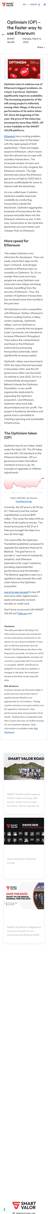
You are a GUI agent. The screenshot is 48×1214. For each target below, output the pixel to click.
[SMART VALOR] (7, 4)
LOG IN (33, 4)
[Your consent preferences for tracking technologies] (4, 1209)
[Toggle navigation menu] (44, 4)
